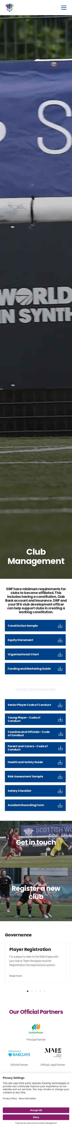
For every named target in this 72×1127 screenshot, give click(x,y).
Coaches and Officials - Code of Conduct (29, 733)
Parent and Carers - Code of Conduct (28, 748)
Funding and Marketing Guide (29, 669)
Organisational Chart (23, 654)
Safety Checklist (19, 791)
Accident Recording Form (26, 805)
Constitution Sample (23, 626)
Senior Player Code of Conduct (29, 705)
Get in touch (36, 842)
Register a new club (36, 892)
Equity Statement (20, 640)
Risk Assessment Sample (25, 776)
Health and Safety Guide (25, 762)
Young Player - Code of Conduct (24, 719)
